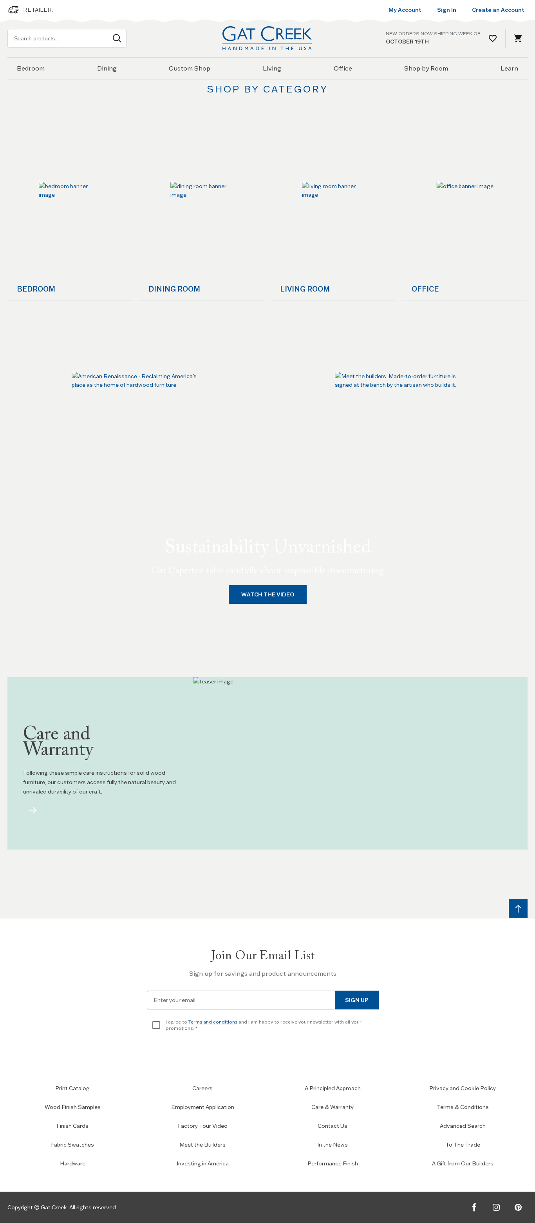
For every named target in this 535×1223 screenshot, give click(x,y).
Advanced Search (463, 1125)
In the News (332, 1144)
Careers (202, 1088)
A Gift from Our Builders (462, 1163)
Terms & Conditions (463, 1107)
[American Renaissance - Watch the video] (136, 382)
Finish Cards (72, 1125)
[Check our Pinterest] (518, 1207)
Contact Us (332, 1125)
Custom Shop (189, 68)
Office (343, 68)
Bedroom (31, 68)
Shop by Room (426, 68)
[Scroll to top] (518, 908)
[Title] (32, 810)
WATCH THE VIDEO (267, 594)
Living (272, 68)
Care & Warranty (332, 1107)
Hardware (72, 1163)
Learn (509, 68)
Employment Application (202, 1107)
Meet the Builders (202, 1144)
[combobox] (67, 38)
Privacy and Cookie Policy (462, 1088)
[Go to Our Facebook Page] (474, 1207)
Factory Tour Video (203, 1125)
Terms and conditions (212, 1022)
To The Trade (462, 1144)
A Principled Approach (333, 1088)
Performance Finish (332, 1163)
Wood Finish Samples (73, 1107)
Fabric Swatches (72, 1144)
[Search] (117, 38)
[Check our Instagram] (496, 1207)
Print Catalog (72, 1088)
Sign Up (357, 1000)
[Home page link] (267, 38)
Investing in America (203, 1163)
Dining (107, 68)
